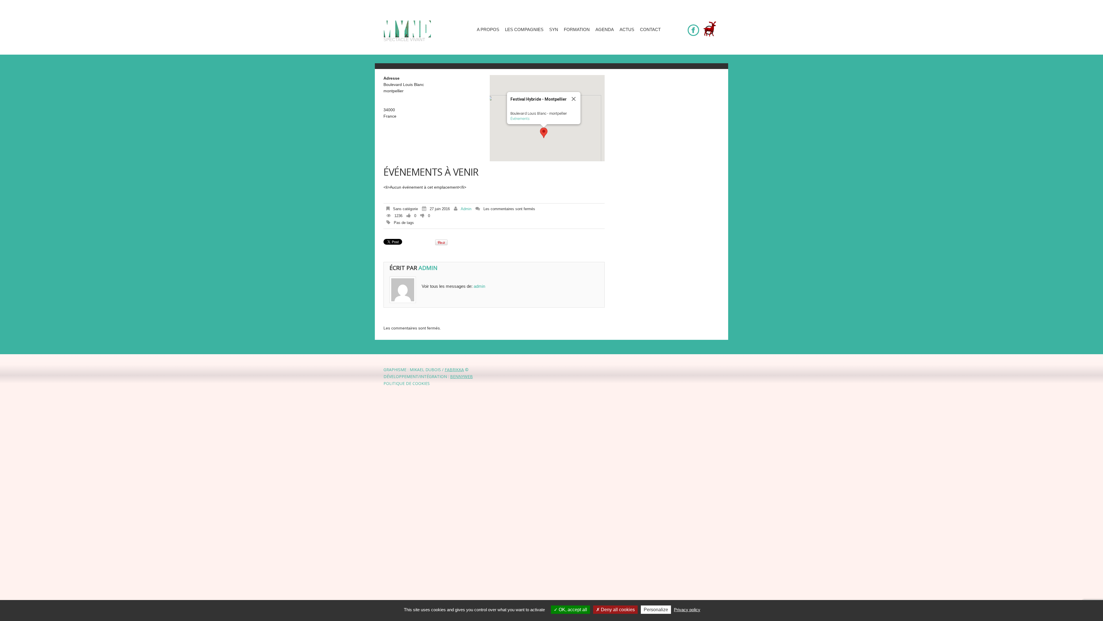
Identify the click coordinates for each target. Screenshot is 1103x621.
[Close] (574, 99)
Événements (520, 118)
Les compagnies (524, 29)
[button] (543, 132)
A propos (488, 29)
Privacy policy (687, 609)
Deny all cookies (617, 609)
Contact (650, 29)
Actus (627, 29)
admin (466, 209)
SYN (553, 29)
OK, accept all (572, 609)
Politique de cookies (406, 383)
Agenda (604, 29)
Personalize (656, 609)
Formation (577, 29)
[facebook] (693, 27)
